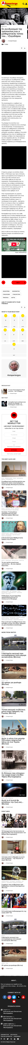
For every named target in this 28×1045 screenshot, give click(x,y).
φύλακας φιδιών (20, 854)
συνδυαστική (16, 294)
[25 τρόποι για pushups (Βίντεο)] (14, 671)
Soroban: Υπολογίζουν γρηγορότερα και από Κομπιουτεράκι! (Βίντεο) (10, 513)
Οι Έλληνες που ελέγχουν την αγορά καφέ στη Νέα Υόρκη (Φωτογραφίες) (13, 775)
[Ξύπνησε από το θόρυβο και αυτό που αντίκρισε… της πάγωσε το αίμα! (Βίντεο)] (14, 846)
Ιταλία (19, 591)
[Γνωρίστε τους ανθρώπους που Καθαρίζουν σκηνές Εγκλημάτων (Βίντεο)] (14, 873)
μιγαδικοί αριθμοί (20, 617)
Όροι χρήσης (13, 1034)
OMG (23, 340)
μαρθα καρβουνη (8, 1024)
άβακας (12, 508)
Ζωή (10, 591)
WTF (14, 355)
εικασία (3, 534)
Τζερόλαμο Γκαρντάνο (7, 619)
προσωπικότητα (12, 592)
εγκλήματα (18, 881)
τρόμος (11, 854)
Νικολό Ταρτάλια (5, 618)
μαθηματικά (16, 291)
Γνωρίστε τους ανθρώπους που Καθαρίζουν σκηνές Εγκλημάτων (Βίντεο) (13, 886)
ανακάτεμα (6, 291)
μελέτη (3, 479)
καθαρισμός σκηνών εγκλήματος (14, 882)
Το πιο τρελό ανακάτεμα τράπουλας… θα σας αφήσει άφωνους (11, 564)
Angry (5, 326)
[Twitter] (14, 997)
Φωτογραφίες (5, 771)
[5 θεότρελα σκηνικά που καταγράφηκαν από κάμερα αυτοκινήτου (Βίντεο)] (14, 642)
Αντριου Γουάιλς (13, 533)
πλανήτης (10, 798)
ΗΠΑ (22, 881)
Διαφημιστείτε (5, 1034)
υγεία (7, 680)
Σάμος (3, 593)
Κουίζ (3, 478)
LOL (5, 340)
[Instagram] (9, 997)
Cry (14, 326)
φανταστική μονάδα (18, 619)
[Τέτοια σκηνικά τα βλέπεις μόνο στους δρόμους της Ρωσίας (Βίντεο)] (14, 698)
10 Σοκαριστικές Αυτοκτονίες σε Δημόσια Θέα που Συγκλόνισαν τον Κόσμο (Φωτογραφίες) (14, 832)
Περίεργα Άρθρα (8, 478)
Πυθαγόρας (19, 592)
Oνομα (14, 438)
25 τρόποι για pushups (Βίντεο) (11, 683)
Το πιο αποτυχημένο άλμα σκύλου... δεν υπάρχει (16, 390)
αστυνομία (12, 881)
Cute (23, 326)
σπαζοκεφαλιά (9, 479)
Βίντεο (4, 26)
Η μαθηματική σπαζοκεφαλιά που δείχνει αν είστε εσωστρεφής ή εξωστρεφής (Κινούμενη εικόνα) (13, 483)
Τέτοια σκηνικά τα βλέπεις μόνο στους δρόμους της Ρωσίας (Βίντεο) (13, 711)
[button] (23, 4)
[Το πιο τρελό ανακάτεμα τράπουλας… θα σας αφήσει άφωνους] (14, 552)
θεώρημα (14, 591)
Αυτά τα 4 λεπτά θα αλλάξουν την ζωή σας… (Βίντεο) (12, 802)
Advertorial (5, 909)
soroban (8, 508)
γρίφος (14, 478)
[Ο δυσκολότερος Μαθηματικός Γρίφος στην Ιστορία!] (14, 526)
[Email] (14, 1001)
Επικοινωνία (17, 1036)
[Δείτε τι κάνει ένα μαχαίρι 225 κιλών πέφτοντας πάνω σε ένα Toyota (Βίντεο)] (14, 727)
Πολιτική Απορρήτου (6, 1036)
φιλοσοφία (8, 593)
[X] (19, 997)
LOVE (14, 340)
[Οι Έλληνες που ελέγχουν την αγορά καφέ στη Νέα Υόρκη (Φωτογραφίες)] (14, 760)
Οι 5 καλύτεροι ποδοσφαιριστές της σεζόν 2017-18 (14, 912)
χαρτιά (13, 297)
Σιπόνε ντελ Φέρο (14, 618)
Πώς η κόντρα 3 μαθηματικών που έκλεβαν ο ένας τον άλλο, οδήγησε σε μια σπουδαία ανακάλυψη (14, 623)
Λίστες (3, 829)
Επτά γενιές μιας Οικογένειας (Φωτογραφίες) (12, 1012)
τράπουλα (5, 297)
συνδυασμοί (6, 294)
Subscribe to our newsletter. (14, 446)
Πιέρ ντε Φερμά (16, 534)
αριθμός (17, 508)
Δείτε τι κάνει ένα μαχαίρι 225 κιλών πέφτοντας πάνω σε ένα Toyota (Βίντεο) (13, 741)
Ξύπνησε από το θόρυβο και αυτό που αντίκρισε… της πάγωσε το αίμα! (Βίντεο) (13, 858)
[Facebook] (5, 997)
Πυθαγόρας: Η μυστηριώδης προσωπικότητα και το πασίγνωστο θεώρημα (11, 597)
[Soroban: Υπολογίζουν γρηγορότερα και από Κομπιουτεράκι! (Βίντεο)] (14, 498)
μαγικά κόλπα (15, 560)
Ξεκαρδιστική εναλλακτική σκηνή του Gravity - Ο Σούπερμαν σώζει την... (17, 403)
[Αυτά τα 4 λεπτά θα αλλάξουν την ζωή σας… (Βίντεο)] (14, 790)
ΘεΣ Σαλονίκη (7, 1016)
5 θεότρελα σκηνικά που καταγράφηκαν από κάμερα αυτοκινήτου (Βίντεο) (14, 655)
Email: (14, 431)
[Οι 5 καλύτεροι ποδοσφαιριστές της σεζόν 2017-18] (14, 901)
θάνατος (4, 882)
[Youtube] (23, 997)
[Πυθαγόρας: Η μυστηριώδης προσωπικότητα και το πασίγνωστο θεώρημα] (14, 581)
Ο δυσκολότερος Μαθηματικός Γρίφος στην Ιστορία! (12, 538)
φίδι (15, 854)
